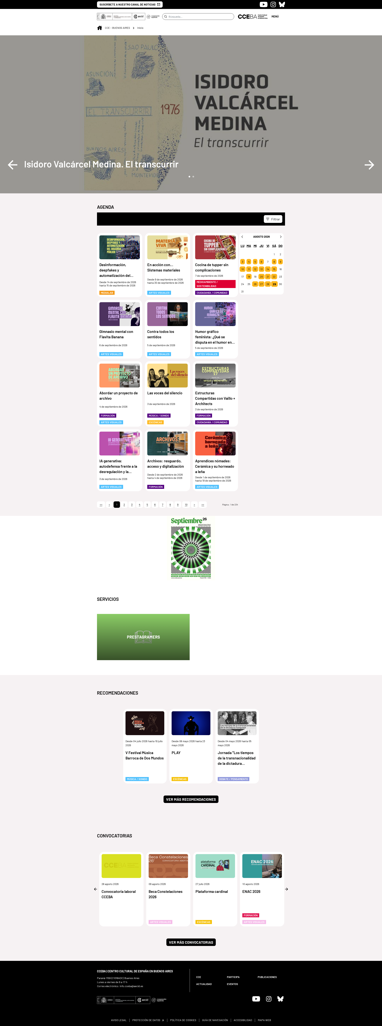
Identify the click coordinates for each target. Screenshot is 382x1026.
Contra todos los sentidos (160, 334)
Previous (12, 165)
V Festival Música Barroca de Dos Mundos (144, 755)
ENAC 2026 (251, 891)
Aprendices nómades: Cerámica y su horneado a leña (214, 466)
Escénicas (155, 422)
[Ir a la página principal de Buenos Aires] (253, 16)
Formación (108, 415)
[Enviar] (165, 16)
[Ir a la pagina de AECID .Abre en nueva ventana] (138, 16)
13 (261, 269)
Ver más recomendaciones (191, 799)
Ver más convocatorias (191, 942)
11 (249, 269)
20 (261, 276)
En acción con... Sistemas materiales (163, 267)
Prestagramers (143, 636)
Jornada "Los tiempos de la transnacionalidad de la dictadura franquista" (237, 758)
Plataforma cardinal (211, 891)
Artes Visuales (159, 292)
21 (268, 276)
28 (268, 284)
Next (369, 165)
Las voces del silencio (164, 393)
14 (268, 269)
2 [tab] (193, 176)
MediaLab (107, 292)
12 (255, 269)
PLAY (176, 752)
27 (261, 284)
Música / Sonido (159, 415)
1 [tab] (189, 176)
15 (274, 269)
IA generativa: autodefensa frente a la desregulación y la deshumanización (118, 466)
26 (255, 284)
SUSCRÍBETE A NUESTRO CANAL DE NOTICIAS (127, 4)
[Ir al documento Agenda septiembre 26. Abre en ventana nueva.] (191, 548)
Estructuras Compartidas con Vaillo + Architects (215, 398)
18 (249, 276)
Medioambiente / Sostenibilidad (207, 284)
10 (242, 269)
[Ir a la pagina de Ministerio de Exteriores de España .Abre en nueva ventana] (114, 16)
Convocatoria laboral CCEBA (119, 894)
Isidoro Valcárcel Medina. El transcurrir (101, 163)
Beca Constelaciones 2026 (165, 894)
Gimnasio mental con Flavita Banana (116, 334)
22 (274, 276)
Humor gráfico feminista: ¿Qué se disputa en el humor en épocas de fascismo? (213, 337)
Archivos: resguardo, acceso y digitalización (165, 463)
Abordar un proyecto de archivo (118, 395)
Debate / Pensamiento (233, 779)
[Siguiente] (280, 236)
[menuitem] (209, 977)
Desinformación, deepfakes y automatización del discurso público (114, 270)
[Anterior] (242, 236)
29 (274, 284)
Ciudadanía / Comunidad (212, 292)
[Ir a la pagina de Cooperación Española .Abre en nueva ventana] (153, 16)
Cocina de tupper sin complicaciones (211, 267)
